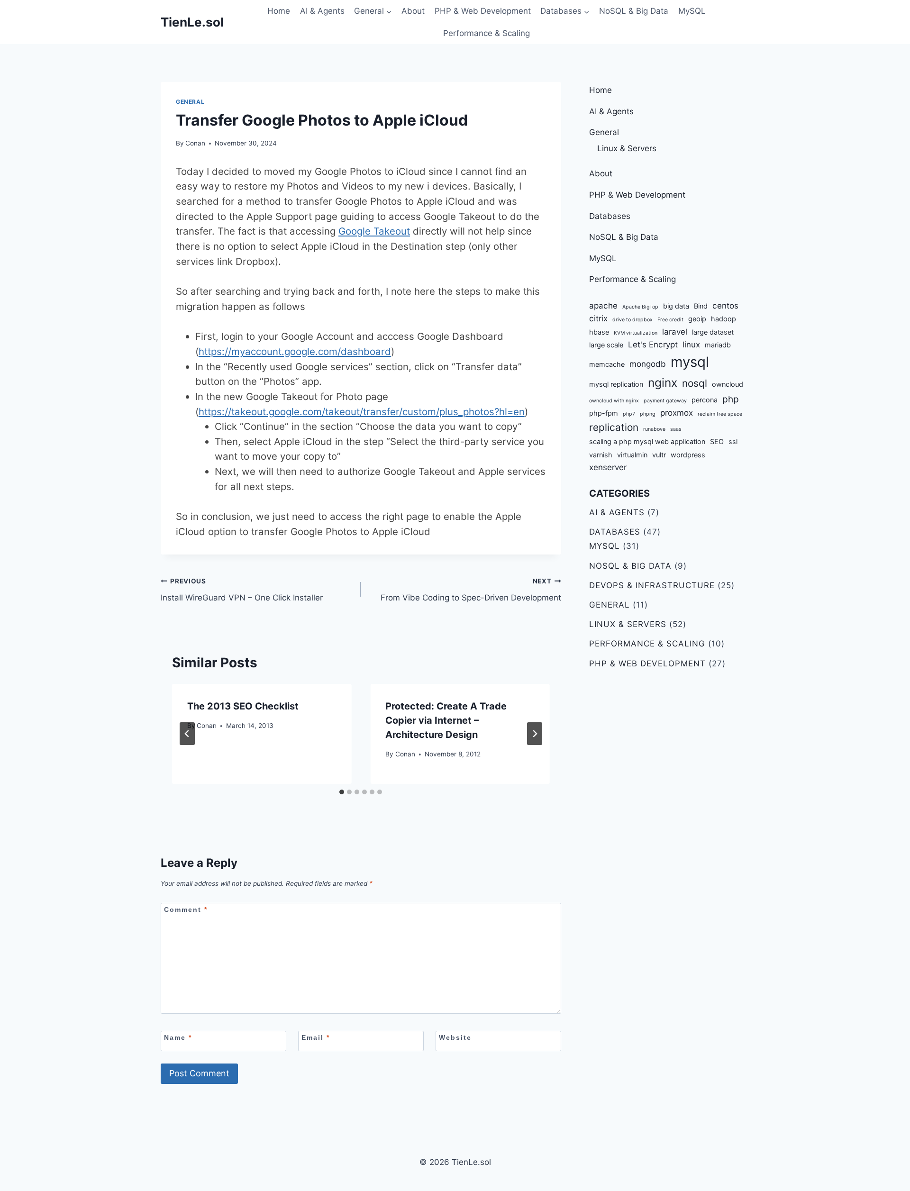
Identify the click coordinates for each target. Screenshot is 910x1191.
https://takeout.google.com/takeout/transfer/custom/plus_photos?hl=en (362, 412)
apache (603, 305)
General (190, 101)
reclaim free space (720, 414)
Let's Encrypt (653, 344)
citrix (598, 318)
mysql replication (616, 384)
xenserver (608, 467)
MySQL (692, 11)
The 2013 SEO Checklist (243, 706)
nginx (662, 382)
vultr (659, 455)
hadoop (723, 319)
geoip (697, 319)
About (413, 11)
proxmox (676, 413)
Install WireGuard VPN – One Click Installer (242, 589)
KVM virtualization (635, 333)
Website (455, 1037)
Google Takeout (374, 231)
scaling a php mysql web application (647, 441)
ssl (732, 441)
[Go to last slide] (187, 733)
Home (278, 11)
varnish (600, 455)
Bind (701, 306)
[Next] (534, 733)
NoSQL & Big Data (633, 11)
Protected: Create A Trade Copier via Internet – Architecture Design (446, 720)
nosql (694, 383)
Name (178, 1037)
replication (613, 427)
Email (315, 1037)
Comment (186, 909)
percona (705, 400)
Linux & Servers (626, 148)
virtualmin (632, 455)
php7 (629, 414)
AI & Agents (322, 11)
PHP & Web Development (483, 11)
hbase (599, 332)
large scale (606, 345)
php (730, 399)
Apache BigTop (640, 307)
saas (676, 429)
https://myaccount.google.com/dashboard (295, 351)
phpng (647, 414)
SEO (717, 441)
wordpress (688, 455)
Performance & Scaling (486, 33)
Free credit (670, 320)
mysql (690, 362)
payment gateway (665, 401)
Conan (195, 143)
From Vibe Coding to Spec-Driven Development (471, 589)
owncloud (727, 384)
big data (676, 306)
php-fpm (603, 413)
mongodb (647, 364)
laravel (674, 331)
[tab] (341, 792)
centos (725, 305)
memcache (607, 364)
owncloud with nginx (614, 401)
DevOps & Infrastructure (652, 585)
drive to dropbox (632, 320)
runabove (654, 429)
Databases (609, 216)
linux (691, 344)
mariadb (718, 345)
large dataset (713, 332)
